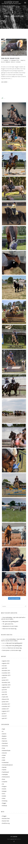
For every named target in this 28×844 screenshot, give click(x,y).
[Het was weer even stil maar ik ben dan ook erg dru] (14, 386)
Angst (3, 729)
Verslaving (4, 801)
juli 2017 (4, 713)
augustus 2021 (5, 663)
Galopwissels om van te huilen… (10, 626)
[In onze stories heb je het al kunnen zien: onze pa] (14, 584)
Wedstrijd (4, 805)
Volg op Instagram (15, 598)
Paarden (8, 62)
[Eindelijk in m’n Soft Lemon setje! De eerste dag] (14, 213)
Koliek (3, 62)
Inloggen (4, 816)
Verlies (13, 62)
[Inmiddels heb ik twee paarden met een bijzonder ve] (14, 263)
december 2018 (6, 682)
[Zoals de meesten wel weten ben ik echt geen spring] (14, 485)
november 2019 (6, 673)
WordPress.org (6, 823)
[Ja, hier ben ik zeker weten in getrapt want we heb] (14, 238)
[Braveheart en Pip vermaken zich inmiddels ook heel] (14, 535)
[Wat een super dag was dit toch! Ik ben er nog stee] (14, 411)
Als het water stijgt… (16, 650)
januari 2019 (5, 680)
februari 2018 (5, 699)
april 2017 (4, 718)
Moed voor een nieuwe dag (9, 628)
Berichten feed (5, 818)
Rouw (3, 779)
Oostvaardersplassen (7, 765)
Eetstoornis (5, 745)
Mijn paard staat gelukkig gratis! (10, 621)
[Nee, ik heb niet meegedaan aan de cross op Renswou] (14, 337)
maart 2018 (5, 697)
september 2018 (6, 685)
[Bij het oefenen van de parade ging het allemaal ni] (14, 436)
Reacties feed (5, 821)
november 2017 (6, 706)
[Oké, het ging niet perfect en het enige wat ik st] (14, 164)
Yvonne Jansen (5, 650)
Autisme (4, 733)
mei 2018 (4, 692)
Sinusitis (4, 789)
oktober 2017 (5, 709)
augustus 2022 (5, 661)
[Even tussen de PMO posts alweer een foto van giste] (14, 114)
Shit (3, 784)
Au (2, 731)
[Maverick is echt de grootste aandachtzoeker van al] (14, 460)
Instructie (4, 753)
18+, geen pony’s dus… (8, 624)
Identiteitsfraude (6, 750)
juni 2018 (4, 689)
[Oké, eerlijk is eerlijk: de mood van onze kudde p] (14, 287)
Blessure (4, 738)
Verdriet (4, 796)
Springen (4, 791)
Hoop (3, 748)
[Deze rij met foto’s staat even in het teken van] (14, 559)
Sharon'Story (11, 2)
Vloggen (18, 62)
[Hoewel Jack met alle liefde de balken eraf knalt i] (14, 139)
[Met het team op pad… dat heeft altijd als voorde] (14, 362)
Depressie (4, 741)
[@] (6, 99)
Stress (3, 793)
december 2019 (6, 670)
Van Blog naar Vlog (10, 58)
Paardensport (5, 772)
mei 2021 (4, 665)
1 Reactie (22, 60)
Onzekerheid (5, 762)
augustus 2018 (5, 687)
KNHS (3, 757)
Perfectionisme (6, 777)
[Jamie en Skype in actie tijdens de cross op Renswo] (14, 312)
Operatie (4, 767)
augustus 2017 (5, 711)
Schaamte (4, 781)
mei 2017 (4, 716)
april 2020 (4, 668)
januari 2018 (5, 701)
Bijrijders (4, 736)
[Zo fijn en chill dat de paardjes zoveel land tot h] (14, 510)
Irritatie (4, 755)
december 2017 (6, 704)
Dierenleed (5, 743)
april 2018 (4, 694)
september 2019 (6, 675)
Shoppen (4, 786)
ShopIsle (9, 839)
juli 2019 (4, 677)
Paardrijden (5, 774)
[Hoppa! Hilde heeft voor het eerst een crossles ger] (14, 189)
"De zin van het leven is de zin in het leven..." (12, 3)
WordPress (18, 839)
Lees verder (4, 82)
